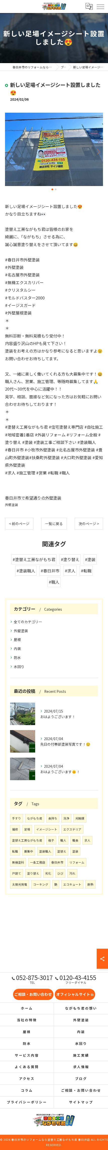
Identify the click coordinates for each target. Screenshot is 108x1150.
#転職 (86, 571)
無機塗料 (18, 862)
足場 (27, 829)
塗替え (61, 851)
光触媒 (79, 818)
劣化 (48, 873)
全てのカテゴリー (28, 621)
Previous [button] (10, 151)
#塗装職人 (26, 571)
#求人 (70, 571)
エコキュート (72, 884)
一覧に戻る (54, 523)
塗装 (75, 851)
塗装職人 (45, 851)
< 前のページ (19, 523)
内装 (17, 648)
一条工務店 (37, 862)
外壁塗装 (11, 504)
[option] (54, 149)
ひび (60, 873)
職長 (75, 840)
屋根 (17, 639)
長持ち (52, 818)
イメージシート (46, 829)
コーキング (40, 884)
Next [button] (98, 151)
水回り (19, 666)
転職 (15, 851)
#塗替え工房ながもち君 (34, 559)
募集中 (28, 851)
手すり (16, 818)
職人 (63, 840)
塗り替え (33, 873)
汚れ (72, 873)
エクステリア (72, 829)
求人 (87, 840)
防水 (17, 657)
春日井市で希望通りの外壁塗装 (33, 498)
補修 (15, 829)
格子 (51, 840)
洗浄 (66, 818)
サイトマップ (81, 1102)
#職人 (54, 582)
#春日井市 (50, 571)
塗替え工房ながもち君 (27, 840)
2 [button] (56, 189)
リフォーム (76, 862)
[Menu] (100, 6)
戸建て (16, 873)
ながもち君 (34, 818)
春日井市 (57, 862)
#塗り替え (70, 559)
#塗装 (90, 559)
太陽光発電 (19, 884)
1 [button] (52, 189)
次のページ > (89, 523)
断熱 (90, 884)
